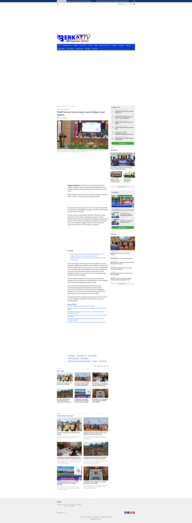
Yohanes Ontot (102, 361)
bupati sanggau (92, 355)
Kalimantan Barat (67, 45)
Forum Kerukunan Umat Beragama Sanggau (79, 361)
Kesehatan (121, 45)
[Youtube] (134, 512)
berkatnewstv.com (81, 355)
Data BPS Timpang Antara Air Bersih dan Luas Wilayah (81, 306)
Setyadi (59, 504)
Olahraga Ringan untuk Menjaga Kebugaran (121, 258)
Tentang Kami (96, 517)
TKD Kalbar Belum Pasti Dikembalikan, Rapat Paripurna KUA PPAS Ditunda (124, 133)
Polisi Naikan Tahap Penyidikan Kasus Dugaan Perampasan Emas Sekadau (86, 322)
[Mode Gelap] (134, 4)
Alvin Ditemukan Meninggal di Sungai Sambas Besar (124, 139)
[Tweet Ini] (98, 366)
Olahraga (128, 45)
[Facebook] (125, 512)
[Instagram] (131, 512)
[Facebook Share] (95, 366)
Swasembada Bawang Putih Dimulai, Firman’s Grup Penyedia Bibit (124, 117)
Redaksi (103, 517)
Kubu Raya (87, 48)
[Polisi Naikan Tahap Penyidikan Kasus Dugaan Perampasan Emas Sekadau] (100, 393)
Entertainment (82, 45)
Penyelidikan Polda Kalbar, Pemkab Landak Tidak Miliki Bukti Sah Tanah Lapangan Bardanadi (85, 319)
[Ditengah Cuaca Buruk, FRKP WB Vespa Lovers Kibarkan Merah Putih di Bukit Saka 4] (83, 377)
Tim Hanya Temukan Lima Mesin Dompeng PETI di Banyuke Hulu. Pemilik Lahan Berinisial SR (87, 316)
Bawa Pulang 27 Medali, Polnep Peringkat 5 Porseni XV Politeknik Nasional (121, 168)
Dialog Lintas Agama (73, 358)
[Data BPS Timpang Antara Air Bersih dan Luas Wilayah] (65, 377)
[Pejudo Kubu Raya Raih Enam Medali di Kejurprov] (122, 243)
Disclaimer (109, 517)
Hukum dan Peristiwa (104, 45)
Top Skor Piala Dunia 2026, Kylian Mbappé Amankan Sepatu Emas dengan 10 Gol (121, 279)
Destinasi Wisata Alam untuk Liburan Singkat (124, 122)
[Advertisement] (96, 21)
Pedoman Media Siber (86, 517)
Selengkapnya (122, 143)
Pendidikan (114, 45)
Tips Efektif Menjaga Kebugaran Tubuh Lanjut (126, 214)
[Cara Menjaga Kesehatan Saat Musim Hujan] (123, 201)
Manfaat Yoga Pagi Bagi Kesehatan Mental (126, 221)
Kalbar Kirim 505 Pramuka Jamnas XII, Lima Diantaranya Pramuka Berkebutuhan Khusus (115, 180)
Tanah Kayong (70, 48)
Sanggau (95, 361)
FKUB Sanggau (84, 358)
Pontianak (94, 48)
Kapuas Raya (61, 48)
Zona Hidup (71, 506)
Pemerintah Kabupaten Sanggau (90, 267)
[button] (131, 4)
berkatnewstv (71, 355)
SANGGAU (66, 109)
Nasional (75, 45)
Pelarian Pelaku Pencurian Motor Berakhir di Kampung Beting (90, 1)
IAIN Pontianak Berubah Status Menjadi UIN (127, 180)
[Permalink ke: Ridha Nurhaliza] (58, 118)
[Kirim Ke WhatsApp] (107, 366)
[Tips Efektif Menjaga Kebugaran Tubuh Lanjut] (115, 215)
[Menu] (58, 4)
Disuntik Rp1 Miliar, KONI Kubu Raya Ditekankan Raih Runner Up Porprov (122, 263)
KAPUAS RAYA (60, 109)
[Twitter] (128, 512)
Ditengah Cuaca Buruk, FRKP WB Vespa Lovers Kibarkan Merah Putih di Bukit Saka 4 (87, 309)
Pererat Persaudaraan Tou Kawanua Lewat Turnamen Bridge (121, 274)
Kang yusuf (65, 504)
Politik (95, 45)
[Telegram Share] (104, 366)
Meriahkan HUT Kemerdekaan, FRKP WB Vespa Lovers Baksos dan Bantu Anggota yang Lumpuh (86, 312)
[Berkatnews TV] (74, 37)
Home (59, 45)
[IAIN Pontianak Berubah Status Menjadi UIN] (129, 174)
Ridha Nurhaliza (63, 117)
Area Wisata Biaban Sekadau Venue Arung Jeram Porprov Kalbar (121, 268)
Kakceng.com (72, 504)
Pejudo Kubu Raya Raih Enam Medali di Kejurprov (124, 112)
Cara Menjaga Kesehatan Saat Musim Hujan (124, 128)
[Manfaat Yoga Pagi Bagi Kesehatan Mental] (115, 222)
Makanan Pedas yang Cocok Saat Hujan (122, 1)
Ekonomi (90, 45)
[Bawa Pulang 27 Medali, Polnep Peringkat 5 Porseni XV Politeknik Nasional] (122, 159)
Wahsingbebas (79, 48)
